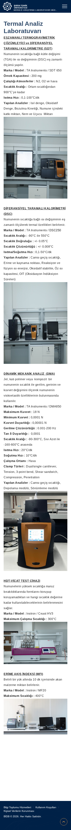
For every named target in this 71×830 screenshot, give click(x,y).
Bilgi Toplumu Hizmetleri (17, 807)
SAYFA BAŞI (63, 821)
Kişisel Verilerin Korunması (19, 810)
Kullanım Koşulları (46, 807)
